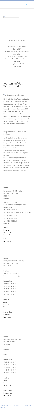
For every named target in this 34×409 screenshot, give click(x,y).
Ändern (6, 228)
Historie (6, 230)
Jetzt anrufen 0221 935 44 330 (19, 352)
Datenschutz (7, 239)
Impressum (7, 241)
